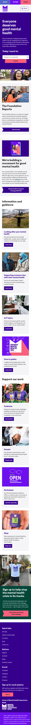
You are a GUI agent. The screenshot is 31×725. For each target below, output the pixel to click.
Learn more (8, 245)
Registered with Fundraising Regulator (18, 723)
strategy (17, 179)
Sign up (7, 694)
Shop (3, 641)
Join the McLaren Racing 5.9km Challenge (16, 613)
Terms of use (14, 715)
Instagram (5, 674)
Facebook (5, 670)
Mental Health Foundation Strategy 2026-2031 (16, 190)
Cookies (9, 715)
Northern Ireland (7, 662)
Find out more (16, 129)
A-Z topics (5, 638)
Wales (4, 659)
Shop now (8, 546)
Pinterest (4, 680)
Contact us (5, 645)
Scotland (4, 656)
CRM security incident (23, 715)
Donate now (8, 460)
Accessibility (6, 717)
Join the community (11, 503)
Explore (16, 61)
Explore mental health (8, 635)
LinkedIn (4, 677)
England (4, 653)
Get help (15, 2)
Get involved (9, 419)
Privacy (5, 715)
